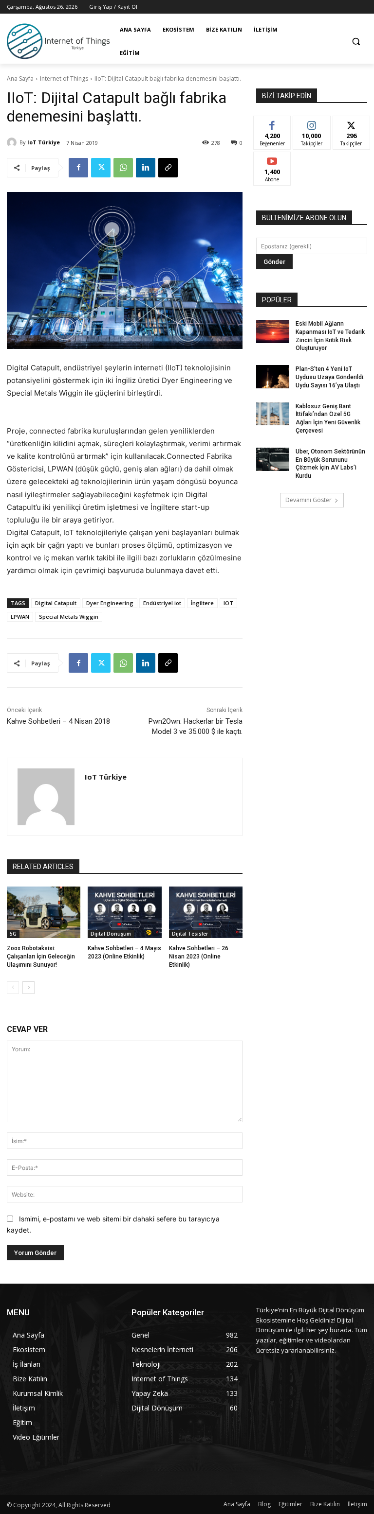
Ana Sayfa (20, 78)
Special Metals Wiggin (68, 616)
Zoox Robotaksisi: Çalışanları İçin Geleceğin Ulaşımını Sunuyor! (41, 956)
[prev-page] (13, 987)
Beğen (272, 123)
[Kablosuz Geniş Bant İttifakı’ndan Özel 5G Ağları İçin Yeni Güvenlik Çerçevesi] (272, 414)
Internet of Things (64, 78)
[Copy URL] (168, 167)
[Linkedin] (145, 167)
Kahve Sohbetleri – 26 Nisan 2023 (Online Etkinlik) (198, 956)
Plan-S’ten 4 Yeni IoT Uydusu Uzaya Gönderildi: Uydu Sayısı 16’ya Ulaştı (330, 377)
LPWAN (20, 616)
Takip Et (311, 123)
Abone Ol (272, 159)
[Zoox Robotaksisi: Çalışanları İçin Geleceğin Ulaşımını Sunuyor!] (43, 912)
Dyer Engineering (109, 603)
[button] (355, 41)
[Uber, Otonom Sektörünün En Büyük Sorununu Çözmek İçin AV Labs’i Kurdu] (272, 459)
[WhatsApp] (123, 167)
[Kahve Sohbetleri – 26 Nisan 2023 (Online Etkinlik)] (206, 912)
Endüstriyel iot (162, 603)
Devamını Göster (308, 500)
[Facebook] (78, 167)
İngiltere (202, 603)
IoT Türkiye (43, 142)
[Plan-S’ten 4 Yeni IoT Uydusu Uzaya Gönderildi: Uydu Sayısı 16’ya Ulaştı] (272, 376)
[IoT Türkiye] (13, 142)
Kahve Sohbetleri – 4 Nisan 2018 (58, 721)
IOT (228, 603)
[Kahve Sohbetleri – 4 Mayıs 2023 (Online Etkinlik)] (124, 912)
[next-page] (28, 987)
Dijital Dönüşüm (111, 933)
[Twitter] (101, 167)
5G (13, 933)
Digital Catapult (55, 603)
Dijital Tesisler (190, 933)
